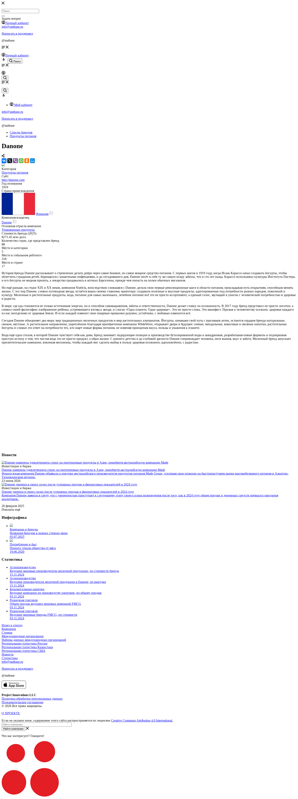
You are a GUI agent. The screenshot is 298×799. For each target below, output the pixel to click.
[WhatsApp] (21, 160)
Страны (7, 632)
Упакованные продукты (18, 229)
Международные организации (23, 636)
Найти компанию (13, 728)
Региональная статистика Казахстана (27, 647)
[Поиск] (3, 16)
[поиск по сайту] (5, 78)
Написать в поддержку (17, 33)
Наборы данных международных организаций (34, 640)
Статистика (10, 658)
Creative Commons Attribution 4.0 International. (142, 720)
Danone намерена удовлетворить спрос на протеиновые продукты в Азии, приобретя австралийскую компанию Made (83, 470)
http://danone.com (13, 180)
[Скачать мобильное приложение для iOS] (14, 687)
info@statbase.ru (12, 26)
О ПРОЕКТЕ (11, 713)
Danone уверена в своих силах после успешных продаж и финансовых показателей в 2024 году (68, 491)
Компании (9, 629)
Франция (42, 214)
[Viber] (15, 160)
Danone (7, 222)
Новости (8, 654)
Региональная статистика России (24, 643)
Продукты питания (15, 172)
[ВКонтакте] (4, 160)
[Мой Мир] (32, 160)
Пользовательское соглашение (22, 702)
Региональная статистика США (23, 650)
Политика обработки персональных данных (32, 698)
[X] (9, 160)
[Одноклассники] (26, 160)
